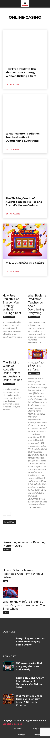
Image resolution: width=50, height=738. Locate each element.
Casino (6, 612)
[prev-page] (4, 514)
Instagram (36, 728)
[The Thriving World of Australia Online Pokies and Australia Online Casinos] (25, 177)
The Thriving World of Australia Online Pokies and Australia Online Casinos (24, 202)
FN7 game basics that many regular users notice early (29, 666)
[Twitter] (29, 734)
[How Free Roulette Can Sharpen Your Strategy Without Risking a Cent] (25, 47)
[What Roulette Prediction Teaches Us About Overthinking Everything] (25, 112)
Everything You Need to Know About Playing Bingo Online (30, 641)
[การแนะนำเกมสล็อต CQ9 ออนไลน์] (25, 241)
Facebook (18, 728)
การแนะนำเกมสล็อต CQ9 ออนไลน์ (25, 263)
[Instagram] (27, 728)
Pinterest (21, 735)
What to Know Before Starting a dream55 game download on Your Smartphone (24, 605)
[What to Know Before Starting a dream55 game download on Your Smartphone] (10, 592)
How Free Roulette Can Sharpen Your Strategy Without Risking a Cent (21, 73)
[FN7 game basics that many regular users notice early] (8, 666)
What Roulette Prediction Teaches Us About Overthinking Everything (23, 137)
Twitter (37, 735)
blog (5, 581)
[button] (4, 4)
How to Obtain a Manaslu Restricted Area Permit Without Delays (23, 574)
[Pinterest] (12, 734)
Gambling (7, 549)
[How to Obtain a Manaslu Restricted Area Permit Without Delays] (10, 561)
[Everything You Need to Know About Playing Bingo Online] (8, 642)
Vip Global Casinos (12, 723)
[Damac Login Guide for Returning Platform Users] (10, 533)
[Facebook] (10, 728)
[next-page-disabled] (9, 514)
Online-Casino (13, 85)
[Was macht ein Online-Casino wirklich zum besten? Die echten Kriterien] (8, 699)
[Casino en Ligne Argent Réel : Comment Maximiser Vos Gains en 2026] (8, 681)
